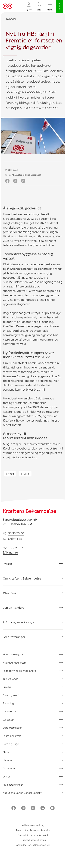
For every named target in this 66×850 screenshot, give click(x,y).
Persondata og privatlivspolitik (33, 835)
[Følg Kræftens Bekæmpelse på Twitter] (33, 808)
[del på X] (15, 181)
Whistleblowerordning (33, 825)
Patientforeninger (13, 784)
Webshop (8, 719)
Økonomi (9, 593)
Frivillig (25, 473)
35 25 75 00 (16, 533)
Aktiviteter (9, 768)
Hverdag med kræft (14, 662)
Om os (6, 776)
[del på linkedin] (23, 181)
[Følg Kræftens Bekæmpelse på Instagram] (23, 808)
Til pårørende (10, 678)
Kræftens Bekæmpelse (29, 511)
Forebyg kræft (11, 695)
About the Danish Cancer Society (22, 792)
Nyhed (10, 473)
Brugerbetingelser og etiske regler (33, 830)
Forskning (8, 703)
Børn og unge (11, 743)
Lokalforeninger (14, 637)
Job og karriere (13, 607)
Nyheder (11, 18)
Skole (6, 752)
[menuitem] (28, 6)
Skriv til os (15, 538)
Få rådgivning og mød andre (19, 670)
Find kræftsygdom (13, 654)
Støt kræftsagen (12, 727)
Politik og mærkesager (19, 622)
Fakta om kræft (12, 735)
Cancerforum (10, 711)
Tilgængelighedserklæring (33, 840)
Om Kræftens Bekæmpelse (22, 578)
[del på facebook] (7, 181)
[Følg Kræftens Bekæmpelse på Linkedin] (42, 808)
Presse (7, 563)
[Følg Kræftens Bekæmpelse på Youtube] (52, 808)
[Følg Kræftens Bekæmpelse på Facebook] (13, 808)
